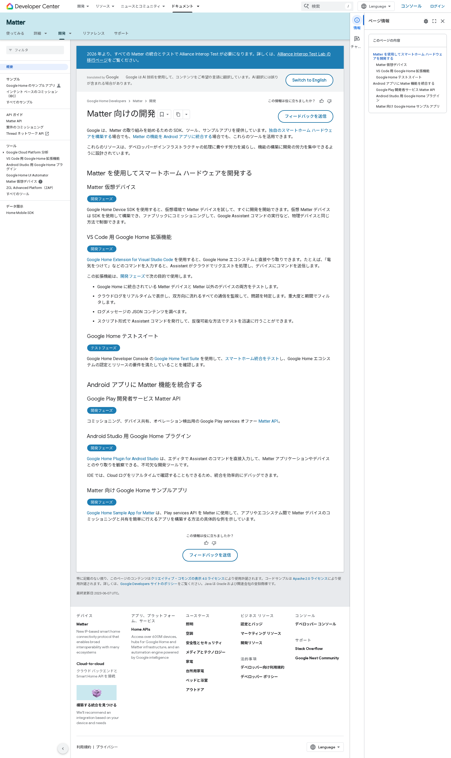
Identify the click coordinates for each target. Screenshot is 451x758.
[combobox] (327, 6)
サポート (121, 33)
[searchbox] (35, 50)
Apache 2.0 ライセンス (310, 579)
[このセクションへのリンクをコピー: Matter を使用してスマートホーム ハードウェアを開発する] (257, 174)
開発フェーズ (102, 198)
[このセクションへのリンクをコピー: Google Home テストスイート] (163, 337)
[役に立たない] (329, 101)
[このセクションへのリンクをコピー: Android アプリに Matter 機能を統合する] (207, 385)
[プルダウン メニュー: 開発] (72, 33)
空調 (189, 633)
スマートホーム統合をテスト (252, 358)
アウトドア (195, 689)
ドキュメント (182, 6)
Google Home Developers (106, 101)
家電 (189, 661)
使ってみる (15, 33)
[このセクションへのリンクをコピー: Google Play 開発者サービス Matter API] (185, 399)
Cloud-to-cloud (90, 663)
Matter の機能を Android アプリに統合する (172, 136)
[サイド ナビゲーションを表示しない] (63, 748)
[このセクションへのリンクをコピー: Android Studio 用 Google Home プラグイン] (196, 437)
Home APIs (140, 629)
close (443, 21)
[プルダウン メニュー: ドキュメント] (199, 6)
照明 (189, 624)
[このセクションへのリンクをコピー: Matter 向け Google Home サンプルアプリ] (193, 491)
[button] (34, 152)
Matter (15, 22)
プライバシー (107, 747)
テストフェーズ (103, 348)
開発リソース (251, 642)
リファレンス (94, 33)
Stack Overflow (309, 648)
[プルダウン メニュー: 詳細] (47, 33)
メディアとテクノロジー (205, 652)
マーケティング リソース (261, 633)
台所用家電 (195, 671)
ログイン (437, 6)
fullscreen (434, 21)
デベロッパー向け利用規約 (262, 667)
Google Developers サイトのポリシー (148, 584)
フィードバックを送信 (306, 116)
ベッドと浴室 (197, 680)
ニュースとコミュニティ (141, 6)
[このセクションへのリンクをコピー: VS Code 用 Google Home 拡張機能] (176, 238)
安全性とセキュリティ (204, 642)
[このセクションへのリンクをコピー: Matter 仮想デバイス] (141, 187)
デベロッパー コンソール (315, 624)
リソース (103, 6)
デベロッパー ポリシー (259, 676)
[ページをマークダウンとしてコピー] (178, 114)
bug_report (426, 21)
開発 (81, 6)
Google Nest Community (317, 658)
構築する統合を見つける (96, 705)
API (268, 421)
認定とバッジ (252, 624)
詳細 (37, 33)
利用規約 (83, 747)
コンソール (411, 6)
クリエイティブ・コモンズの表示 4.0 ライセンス (187, 579)
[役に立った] (321, 101)
